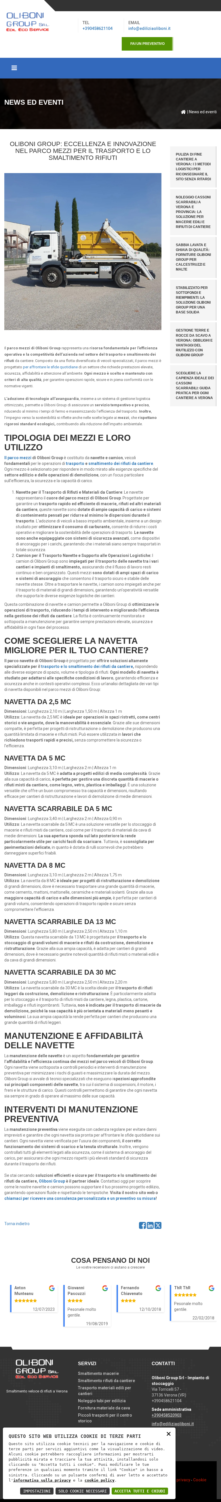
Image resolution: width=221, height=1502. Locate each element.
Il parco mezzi (17, 457)
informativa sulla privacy (42, 1480)
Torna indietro (17, 1223)
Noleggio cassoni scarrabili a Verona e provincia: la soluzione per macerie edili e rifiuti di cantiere (193, 212)
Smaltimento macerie (98, 1373)
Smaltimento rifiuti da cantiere (106, 1380)
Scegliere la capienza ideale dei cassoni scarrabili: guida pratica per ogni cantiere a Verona (195, 385)
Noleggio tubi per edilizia (102, 1400)
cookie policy (100, 1480)
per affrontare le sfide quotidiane (50, 367)
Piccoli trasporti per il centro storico (105, 1418)
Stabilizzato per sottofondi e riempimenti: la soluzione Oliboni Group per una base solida (193, 300)
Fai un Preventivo (147, 44)
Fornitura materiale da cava (104, 1408)
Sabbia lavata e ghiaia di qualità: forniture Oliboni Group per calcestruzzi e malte (193, 257)
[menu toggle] (110, 68)
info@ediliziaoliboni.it (149, 28)
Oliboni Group (52, 1181)
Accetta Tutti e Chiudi (140, 1491)
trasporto (75, 463)
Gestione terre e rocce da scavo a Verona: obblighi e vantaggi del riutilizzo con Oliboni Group (194, 342)
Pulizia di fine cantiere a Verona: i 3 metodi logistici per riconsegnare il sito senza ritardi (193, 166)
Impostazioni (37, 1491)
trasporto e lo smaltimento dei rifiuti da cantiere (87, 666)
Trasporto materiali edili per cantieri (104, 1391)
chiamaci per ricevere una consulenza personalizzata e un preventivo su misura (80, 1198)
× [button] (168, 1433)
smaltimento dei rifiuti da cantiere (120, 463)
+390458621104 (98, 28)
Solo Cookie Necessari (82, 1491)
